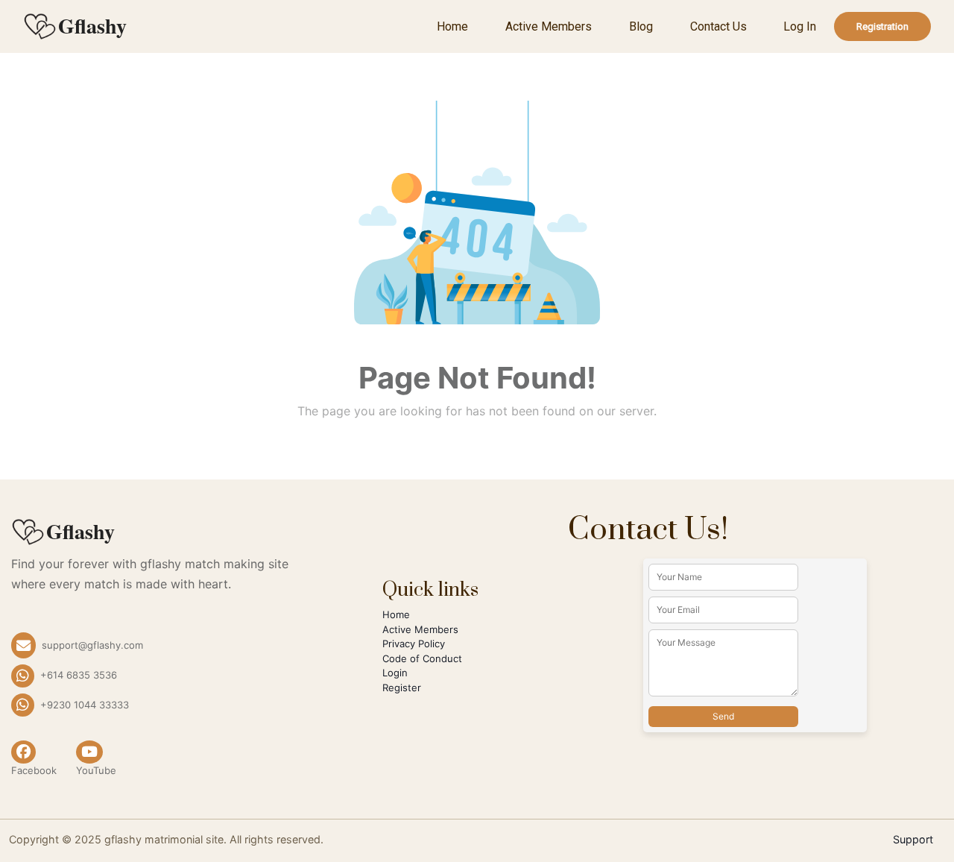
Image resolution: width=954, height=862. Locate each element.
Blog (641, 26)
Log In (799, 26)
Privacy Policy (413, 643)
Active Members (548, 26)
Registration (882, 26)
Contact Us (718, 26)
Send (723, 716)
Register (401, 687)
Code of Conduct (422, 658)
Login (395, 673)
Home (452, 26)
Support (913, 839)
